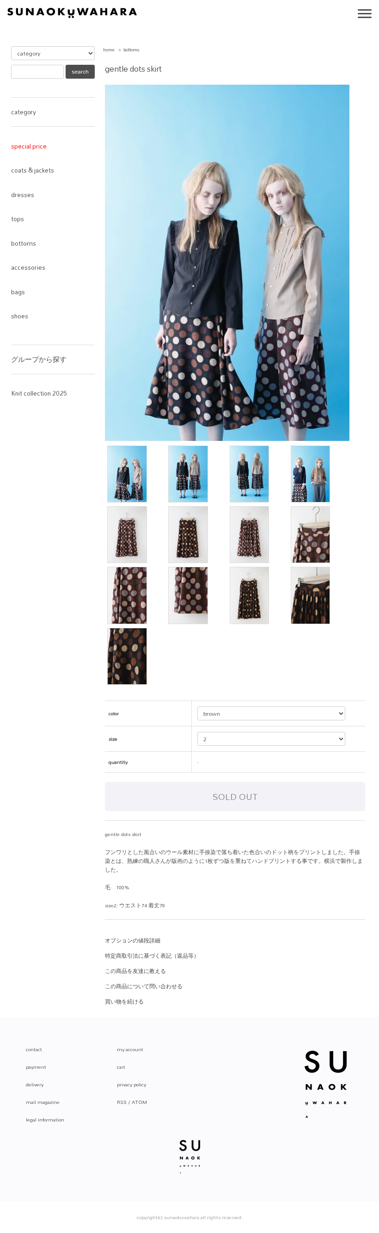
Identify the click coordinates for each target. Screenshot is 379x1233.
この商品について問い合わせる (144, 986)
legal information (45, 1120)
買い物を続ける (124, 1002)
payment (36, 1067)
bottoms (131, 49)
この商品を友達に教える (135, 971)
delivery (34, 1084)
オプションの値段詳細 (132, 941)
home (109, 49)
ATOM (139, 1102)
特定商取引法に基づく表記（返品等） (152, 956)
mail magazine (43, 1102)
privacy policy (131, 1084)
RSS (122, 1102)
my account (130, 1049)
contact (34, 1049)
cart (121, 1067)
